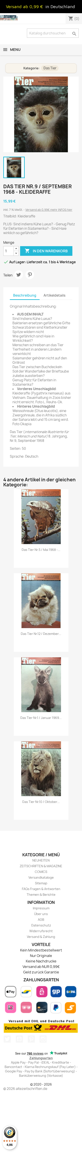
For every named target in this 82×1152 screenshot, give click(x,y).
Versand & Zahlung (41, 937)
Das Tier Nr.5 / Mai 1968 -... (41, 550)
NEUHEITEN (41, 860)
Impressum (41, 908)
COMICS (41, 872)
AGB (41, 919)
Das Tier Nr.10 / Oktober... (41, 802)
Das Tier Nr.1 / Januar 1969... (41, 718)
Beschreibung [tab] (24, 295)
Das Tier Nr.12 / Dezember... (41, 634)
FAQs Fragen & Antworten (41, 889)
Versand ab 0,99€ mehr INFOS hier (48, 210)
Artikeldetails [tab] (54, 295)
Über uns (41, 914)
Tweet (18, 274)
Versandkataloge (41, 877)
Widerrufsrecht (41, 931)
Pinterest (29, 274)
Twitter (7, 1039)
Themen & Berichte (41, 894)
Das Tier (50, 68)
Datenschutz (41, 925)
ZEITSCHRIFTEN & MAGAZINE (41, 866)
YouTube (19, 1039)
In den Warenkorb (46, 250)
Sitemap (41, 883)
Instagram (43, 1039)
